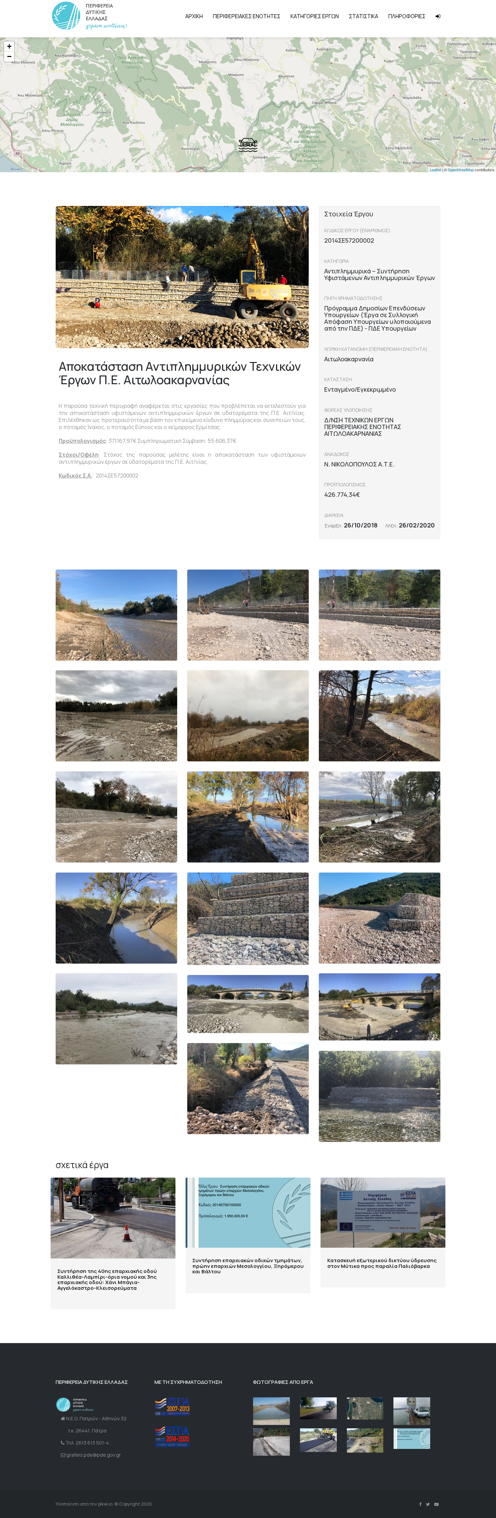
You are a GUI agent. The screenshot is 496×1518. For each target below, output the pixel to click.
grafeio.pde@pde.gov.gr (93, 1455)
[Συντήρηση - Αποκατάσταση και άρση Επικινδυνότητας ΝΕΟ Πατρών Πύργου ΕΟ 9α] (318, 1408)
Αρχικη (194, 16)
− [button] (9, 56)
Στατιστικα (363, 16)
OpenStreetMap (461, 169)
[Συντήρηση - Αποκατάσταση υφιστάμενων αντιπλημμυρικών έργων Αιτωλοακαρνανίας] (365, 1440)
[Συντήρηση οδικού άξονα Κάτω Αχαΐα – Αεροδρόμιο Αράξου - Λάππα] (365, 1408)
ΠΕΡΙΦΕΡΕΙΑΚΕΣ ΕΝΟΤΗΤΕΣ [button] (246, 16)
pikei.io (105, 1504)
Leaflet (435, 169)
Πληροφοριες (406, 16)
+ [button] (9, 46)
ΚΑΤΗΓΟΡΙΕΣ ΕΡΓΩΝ (315, 16)
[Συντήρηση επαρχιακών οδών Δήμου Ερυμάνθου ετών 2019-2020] (271, 1442)
